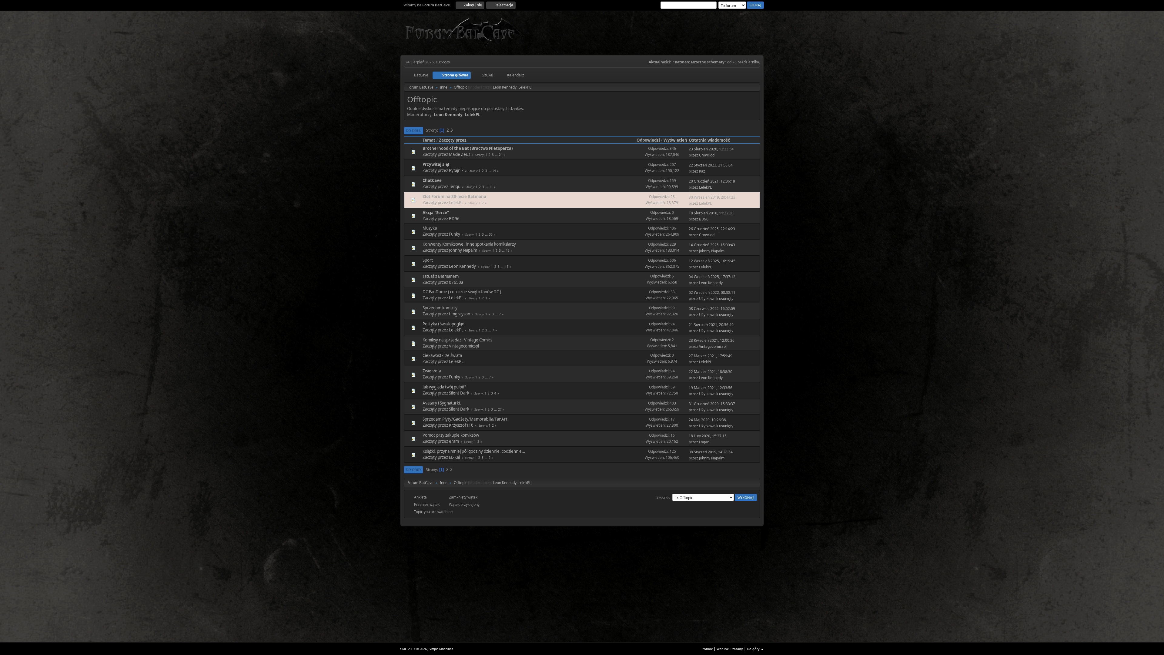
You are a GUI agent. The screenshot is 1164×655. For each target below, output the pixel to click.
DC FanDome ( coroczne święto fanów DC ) (462, 291)
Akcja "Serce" (436, 212)
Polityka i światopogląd (443, 324)
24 (501, 155)
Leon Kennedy (505, 87)
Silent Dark (459, 393)
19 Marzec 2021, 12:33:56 (710, 387)
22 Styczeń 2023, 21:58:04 (711, 165)
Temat (429, 140)
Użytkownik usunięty (716, 298)
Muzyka (430, 228)
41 (506, 266)
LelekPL (524, 87)
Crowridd (706, 155)
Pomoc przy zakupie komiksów (451, 435)
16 (508, 250)
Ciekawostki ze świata (442, 355)
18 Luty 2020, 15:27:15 (708, 435)
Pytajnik (456, 170)
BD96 (454, 218)
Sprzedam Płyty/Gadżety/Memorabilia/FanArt (465, 419)
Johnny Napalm (463, 250)
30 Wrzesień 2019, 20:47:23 (712, 197)
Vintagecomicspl (464, 346)
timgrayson (459, 314)
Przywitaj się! (436, 164)
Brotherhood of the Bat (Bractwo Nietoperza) (468, 148)
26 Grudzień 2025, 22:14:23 (712, 228)
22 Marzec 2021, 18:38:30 (710, 371)
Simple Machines (441, 649)
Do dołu (413, 130)
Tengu (454, 186)
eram (454, 441)
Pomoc (707, 649)
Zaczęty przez (453, 140)
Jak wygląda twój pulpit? (444, 387)
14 (494, 171)
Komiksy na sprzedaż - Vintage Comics (457, 340)
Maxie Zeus (459, 154)
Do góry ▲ (755, 649)
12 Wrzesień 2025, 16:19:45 (712, 261)
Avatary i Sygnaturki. (442, 403)
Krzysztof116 (461, 425)
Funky (454, 234)
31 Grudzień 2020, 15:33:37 (712, 403)
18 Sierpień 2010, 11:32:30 (711, 213)
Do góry (413, 469)
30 (491, 234)
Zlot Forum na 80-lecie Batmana (454, 196)
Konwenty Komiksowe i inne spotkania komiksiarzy (469, 244)
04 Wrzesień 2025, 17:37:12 (712, 276)
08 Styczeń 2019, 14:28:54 (711, 452)
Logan (704, 442)
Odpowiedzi (648, 140)
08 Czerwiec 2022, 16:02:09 (712, 308)
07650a (456, 282)
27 (500, 409)
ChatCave (432, 180)
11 (491, 187)
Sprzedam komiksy (440, 308)
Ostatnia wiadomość (709, 140)
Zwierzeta (432, 371)
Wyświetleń (675, 140)
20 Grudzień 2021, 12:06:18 (712, 181)
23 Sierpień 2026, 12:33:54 (711, 149)
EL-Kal (454, 457)
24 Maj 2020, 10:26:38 (707, 419)
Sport (428, 260)
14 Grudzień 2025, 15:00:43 (712, 244)
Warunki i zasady (730, 649)
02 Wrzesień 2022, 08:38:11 (712, 292)
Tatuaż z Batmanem (441, 276)
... (497, 155)
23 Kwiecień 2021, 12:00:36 (711, 340)
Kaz (702, 171)
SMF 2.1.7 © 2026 (413, 649)
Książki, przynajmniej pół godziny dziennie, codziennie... (474, 451)
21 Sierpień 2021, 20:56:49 (711, 324)
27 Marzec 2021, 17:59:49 (710, 355)
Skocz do (664, 497)
